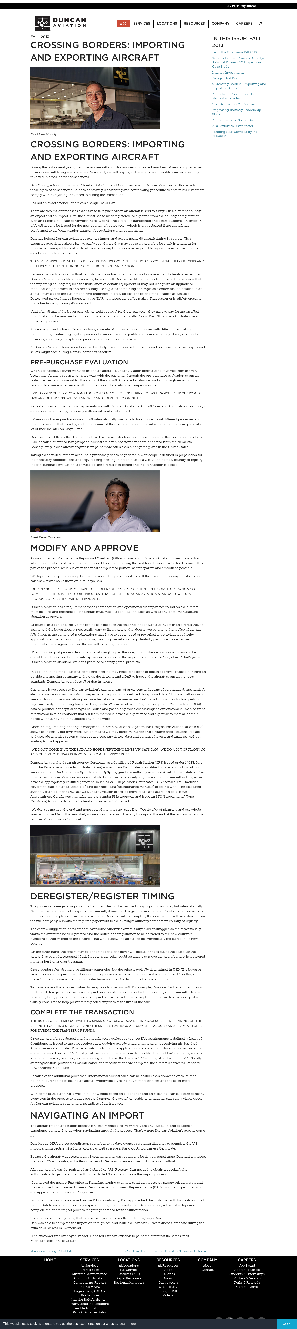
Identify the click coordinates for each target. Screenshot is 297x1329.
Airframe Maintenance (89, 1274)
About (207, 1265)
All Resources (168, 1265)
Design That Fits (224, 78)
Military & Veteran (247, 1278)
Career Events (247, 1286)
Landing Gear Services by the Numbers (235, 134)
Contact (207, 1269)
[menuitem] (260, 24)
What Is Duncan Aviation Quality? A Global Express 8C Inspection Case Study (238, 62)
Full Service (129, 1269)
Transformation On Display (233, 104)
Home (50, 1260)
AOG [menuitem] (123, 23)
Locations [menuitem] (167, 23)
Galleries (168, 1274)
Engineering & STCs (89, 1291)
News (168, 1278)
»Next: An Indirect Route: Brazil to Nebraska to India (165, 1251)
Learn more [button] (127, 1323)
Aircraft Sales (89, 1269)
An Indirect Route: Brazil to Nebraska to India (233, 96)
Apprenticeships (247, 1269)
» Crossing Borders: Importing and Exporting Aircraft (239, 86)
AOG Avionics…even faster (232, 126)
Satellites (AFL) (129, 1274)
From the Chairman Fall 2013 (234, 52)
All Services (89, 1265)
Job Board (247, 1265)
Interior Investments (228, 72)
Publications (168, 1282)
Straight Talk (168, 1291)
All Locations (129, 1265)
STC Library (168, 1286)
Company (207, 1260)
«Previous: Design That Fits (51, 1251)
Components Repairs (89, 1282)
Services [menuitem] (141, 23)
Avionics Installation (89, 1278)
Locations (129, 1260)
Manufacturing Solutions (89, 1303)
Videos (168, 1295)
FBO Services (89, 1295)
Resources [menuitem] (194, 23)
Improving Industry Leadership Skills (236, 112)
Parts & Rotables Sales (89, 1312)
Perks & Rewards (247, 1282)
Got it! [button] (287, 1323)
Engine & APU (89, 1286)
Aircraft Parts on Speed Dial (233, 120)
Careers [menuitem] (244, 23)
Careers (247, 1260)
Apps (168, 1269)
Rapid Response (128, 1278)
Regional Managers (129, 1282)
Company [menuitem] (220, 23)
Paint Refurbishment (89, 1308)
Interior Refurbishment (89, 1299)
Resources (168, 1260)
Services (89, 1260)
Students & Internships (247, 1274)
